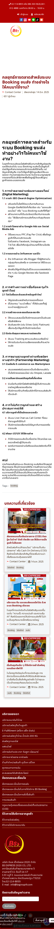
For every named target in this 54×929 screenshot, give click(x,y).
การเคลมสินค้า (9, 800)
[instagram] (25, 19)
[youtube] (29, 19)
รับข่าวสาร (9, 906)
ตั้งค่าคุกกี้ (39, 920)
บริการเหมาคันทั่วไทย (12, 720)
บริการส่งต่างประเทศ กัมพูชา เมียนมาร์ (20, 752)
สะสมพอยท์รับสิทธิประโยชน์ (15, 773)
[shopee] (41, 19)
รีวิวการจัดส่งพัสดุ (10, 820)
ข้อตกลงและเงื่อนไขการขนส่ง (15, 784)
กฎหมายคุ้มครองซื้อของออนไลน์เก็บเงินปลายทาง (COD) (25, 807)
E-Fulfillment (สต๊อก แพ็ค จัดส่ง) (18, 731)
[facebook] (21, 19)
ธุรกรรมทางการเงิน (11, 768)
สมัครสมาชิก (39, 14)
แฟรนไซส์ (6, 747)
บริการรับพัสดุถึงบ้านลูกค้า (14, 725)
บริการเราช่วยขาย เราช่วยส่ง (15, 757)
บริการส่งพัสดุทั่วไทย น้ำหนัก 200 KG (20, 736)
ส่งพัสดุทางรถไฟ (10, 741)
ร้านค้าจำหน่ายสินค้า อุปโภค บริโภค (18, 763)
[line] (33, 19)
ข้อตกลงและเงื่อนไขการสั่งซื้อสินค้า (18, 795)
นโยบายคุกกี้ (7, 924)
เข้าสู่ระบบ (24, 14)
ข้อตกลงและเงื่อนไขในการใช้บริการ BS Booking (24, 789)
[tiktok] (37, 19)
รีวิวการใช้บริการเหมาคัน (13, 825)
